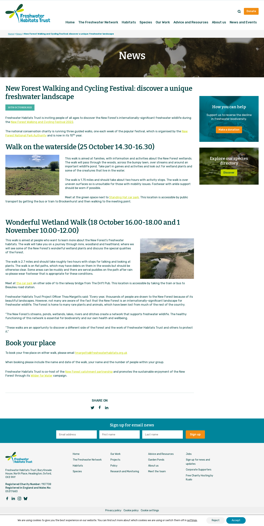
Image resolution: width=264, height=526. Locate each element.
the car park (24, 283)
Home (70, 22)
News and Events (243, 22)
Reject (215, 520)
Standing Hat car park (124, 197)
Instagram (19, 498)
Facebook (99, 407)
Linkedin (13, 498)
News (19, 34)
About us (219, 22)
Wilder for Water (41, 375)
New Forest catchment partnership (89, 371)
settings (192, 520)
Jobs (189, 454)
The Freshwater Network (98, 22)
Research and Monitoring (124, 471)
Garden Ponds (156, 459)
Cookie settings (150, 510)
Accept (236, 520)
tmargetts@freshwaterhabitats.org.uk (101, 353)
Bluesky (25, 498)
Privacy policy (113, 510)
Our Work (163, 22)
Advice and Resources (190, 22)
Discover (229, 172)
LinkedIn (107, 407)
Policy (113, 465)
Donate (251, 11)
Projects (115, 459)
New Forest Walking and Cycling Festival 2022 (42, 122)
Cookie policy (131, 510)
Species (146, 22)
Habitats (129, 22)
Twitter (92, 407)
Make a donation (229, 129)
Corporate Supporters (198, 469)
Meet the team (157, 471)
